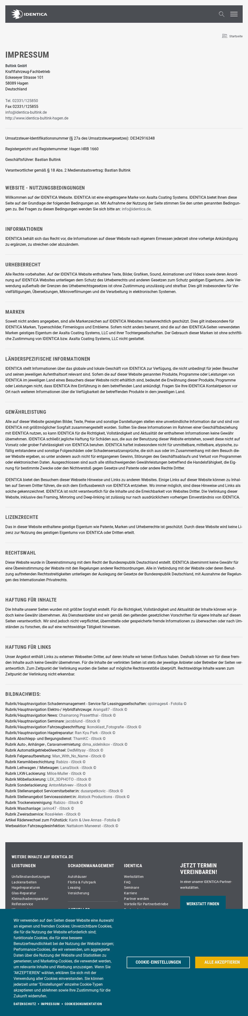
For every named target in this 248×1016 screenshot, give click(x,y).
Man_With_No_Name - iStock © (79, 756)
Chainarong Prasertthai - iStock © (87, 715)
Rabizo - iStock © (71, 762)
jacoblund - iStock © (83, 721)
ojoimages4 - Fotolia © (167, 703)
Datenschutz (25, 1004)
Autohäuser (77, 877)
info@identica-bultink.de (26, 112)
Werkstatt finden (202, 904)
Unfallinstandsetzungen (31, 877)
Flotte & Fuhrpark (82, 882)
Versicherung (78, 893)
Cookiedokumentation (83, 1004)
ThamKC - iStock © (89, 738)
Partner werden (136, 899)
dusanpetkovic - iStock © (102, 791)
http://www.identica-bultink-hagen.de (36, 118)
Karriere (130, 893)
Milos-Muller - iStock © (66, 773)
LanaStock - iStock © (78, 767)
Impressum (50, 1004)
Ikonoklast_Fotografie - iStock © (114, 727)
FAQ (127, 882)
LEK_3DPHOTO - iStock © (69, 779)
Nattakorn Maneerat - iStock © (92, 826)
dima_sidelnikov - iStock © (105, 744)
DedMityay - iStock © (85, 750)
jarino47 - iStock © (58, 808)
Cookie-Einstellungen (158, 962)
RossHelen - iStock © (63, 814)
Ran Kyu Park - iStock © (95, 732)
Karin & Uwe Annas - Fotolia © (94, 820)
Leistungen (24, 865)
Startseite (236, 36)
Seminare (131, 888)
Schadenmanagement (91, 865)
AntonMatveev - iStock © (70, 785)
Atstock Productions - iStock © (104, 796)
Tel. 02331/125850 (21, 100)
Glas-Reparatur (24, 893)
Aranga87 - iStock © (110, 709)
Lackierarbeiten (24, 882)
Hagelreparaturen (26, 888)
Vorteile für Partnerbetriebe (146, 904)
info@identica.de (136, 209)
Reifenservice (22, 904)
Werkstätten (134, 877)
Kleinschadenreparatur (30, 899)
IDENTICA (133, 865)
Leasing (74, 888)
